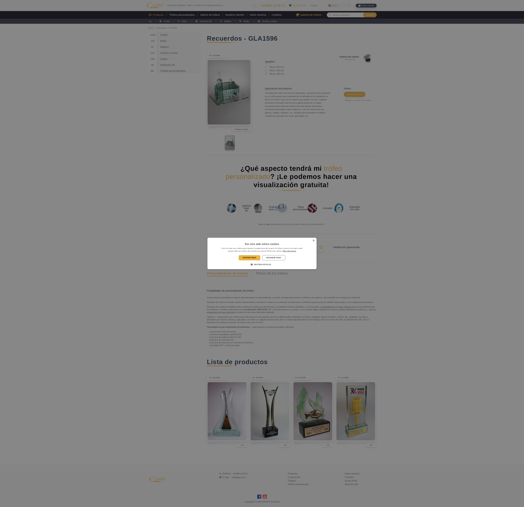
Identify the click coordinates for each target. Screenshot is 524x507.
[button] (262, 264)
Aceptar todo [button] (249, 258)
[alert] (262, 253)
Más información (289, 251)
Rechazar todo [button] (273, 258)
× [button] (313, 241)
